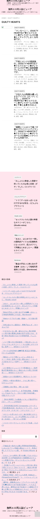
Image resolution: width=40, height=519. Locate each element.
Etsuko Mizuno (29, 450)
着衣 (17, 50)
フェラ (18, 46)
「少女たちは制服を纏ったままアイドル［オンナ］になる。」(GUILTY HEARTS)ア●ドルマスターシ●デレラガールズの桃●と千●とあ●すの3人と (26, 99)
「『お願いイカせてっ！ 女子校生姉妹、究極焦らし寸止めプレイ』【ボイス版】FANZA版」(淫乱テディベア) (20, 393)
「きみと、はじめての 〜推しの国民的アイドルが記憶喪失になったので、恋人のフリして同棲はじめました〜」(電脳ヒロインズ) (26, 244)
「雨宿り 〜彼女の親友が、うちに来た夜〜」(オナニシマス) (19, 381)
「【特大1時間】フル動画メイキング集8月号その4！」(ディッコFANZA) (20, 400)
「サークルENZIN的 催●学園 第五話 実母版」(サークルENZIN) (19, 352)
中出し (34, 145)
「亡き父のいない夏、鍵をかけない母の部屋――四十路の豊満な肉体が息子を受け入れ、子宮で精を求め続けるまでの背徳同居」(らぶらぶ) (19, 334)
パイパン (25, 112)
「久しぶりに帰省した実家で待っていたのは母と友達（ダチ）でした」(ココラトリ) (25, 184)
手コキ (31, 48)
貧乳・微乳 (23, 50)
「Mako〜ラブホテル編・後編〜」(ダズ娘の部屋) (19, 319)
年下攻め (19, 114)
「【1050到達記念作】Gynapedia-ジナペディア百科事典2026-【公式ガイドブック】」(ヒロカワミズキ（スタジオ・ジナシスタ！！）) (20, 408)
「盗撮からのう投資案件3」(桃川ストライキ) (19, 376)
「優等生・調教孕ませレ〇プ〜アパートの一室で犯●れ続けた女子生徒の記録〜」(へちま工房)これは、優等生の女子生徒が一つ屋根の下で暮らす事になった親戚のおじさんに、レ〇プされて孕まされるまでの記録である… (20, 487)
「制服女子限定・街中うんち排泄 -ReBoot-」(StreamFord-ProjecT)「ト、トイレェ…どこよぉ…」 (20, 477)
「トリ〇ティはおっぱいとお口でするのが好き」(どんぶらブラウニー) (26, 203)
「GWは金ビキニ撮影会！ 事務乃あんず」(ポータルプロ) (20, 326)
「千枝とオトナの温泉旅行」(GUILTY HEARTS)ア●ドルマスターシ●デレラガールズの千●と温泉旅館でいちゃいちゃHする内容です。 (26, 66)
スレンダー (28, 44)
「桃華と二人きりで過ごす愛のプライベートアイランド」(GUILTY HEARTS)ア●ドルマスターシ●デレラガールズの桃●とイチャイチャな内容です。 (26, 132)
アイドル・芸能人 (29, 42)
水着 (25, 147)
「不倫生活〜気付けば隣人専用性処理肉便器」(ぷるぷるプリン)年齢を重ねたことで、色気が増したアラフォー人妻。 (19, 448)
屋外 (25, 81)
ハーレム (19, 112)
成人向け (25, 48)
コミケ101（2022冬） (24, 110)
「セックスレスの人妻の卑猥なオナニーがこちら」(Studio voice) (25, 222)
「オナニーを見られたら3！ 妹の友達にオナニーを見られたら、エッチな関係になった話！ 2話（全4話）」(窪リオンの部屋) (19, 416)
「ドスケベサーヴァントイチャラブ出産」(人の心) (20, 424)
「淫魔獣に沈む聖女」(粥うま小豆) (15, 387)
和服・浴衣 (19, 81)
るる (9, 462)
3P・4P (26, 107)
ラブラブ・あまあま (27, 46)
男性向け (31, 114)
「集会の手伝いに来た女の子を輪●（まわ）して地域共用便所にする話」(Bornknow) (25, 267)
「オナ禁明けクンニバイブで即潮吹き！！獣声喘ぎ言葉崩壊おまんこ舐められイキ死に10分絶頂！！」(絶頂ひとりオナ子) (20, 370)
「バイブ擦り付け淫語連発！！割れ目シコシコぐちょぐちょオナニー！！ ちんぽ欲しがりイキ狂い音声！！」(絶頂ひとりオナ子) (20, 344)
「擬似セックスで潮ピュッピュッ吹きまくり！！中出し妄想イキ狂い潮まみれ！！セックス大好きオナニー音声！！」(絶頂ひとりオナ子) (19, 360)
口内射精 (19, 48)
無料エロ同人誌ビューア (20, 9)
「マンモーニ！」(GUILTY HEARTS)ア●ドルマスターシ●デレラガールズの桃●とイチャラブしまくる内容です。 (26, 35)
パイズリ (29, 142)
